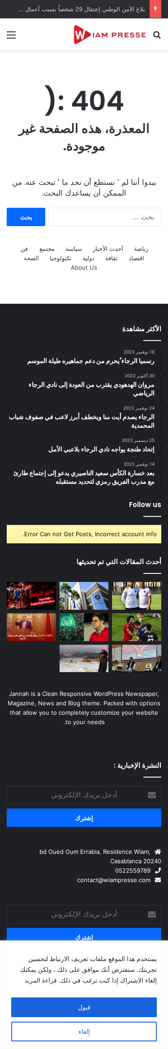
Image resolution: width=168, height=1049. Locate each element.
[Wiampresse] (110, 34)
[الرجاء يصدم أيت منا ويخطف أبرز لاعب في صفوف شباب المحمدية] (84, 627)
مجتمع (47, 248)
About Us (84, 267)
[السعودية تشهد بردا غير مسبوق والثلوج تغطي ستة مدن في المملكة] (84, 659)
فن (24, 248)
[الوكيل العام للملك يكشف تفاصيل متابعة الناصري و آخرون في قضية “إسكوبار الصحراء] (31, 659)
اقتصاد (136, 258)
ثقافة (111, 258)
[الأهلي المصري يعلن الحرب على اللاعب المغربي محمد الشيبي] (136, 627)
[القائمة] (11, 38)
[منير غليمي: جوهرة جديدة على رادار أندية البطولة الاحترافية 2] (31, 596)
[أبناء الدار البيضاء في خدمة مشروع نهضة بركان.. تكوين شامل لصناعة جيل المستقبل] (136, 596)
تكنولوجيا (61, 258)
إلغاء (84, 1031)
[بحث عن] (156, 38)
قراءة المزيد (41, 980)
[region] (84, 994)
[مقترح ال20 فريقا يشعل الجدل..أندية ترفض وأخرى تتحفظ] (84, 596)
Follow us (145, 504)
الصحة (31, 258)
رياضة (141, 248)
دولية (88, 258)
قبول (84, 1007)
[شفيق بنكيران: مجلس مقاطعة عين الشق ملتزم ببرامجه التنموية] (31, 627)
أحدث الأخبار (108, 248)
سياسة (73, 248)
